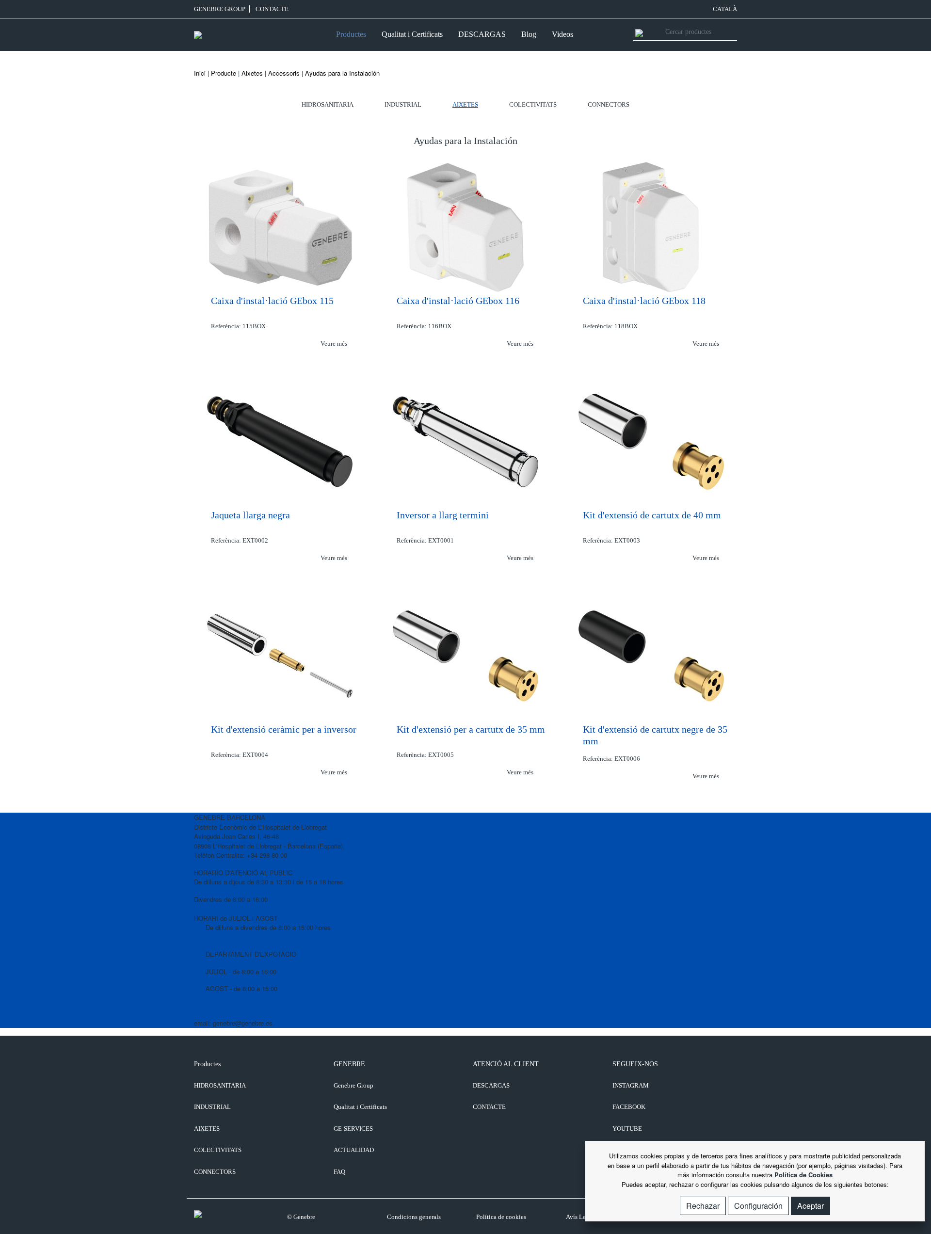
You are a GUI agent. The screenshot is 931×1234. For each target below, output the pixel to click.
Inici (200, 73)
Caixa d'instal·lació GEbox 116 (458, 300)
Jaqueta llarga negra (250, 515)
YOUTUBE (627, 1128)
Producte (223, 73)
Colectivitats (533, 104)
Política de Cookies (803, 1174)
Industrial (403, 104)
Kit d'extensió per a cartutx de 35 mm (471, 729)
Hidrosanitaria (327, 104)
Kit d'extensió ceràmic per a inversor (283, 729)
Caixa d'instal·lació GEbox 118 (644, 300)
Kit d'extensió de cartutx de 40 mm (652, 515)
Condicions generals (414, 1216)
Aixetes (252, 73)
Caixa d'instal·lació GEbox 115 (272, 300)
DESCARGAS (482, 34)
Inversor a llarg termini (443, 515)
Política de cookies (501, 1216)
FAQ (339, 1171)
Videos (562, 34)
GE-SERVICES (353, 1128)
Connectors (608, 104)
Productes (351, 34)
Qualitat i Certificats (412, 34)
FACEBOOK (628, 1106)
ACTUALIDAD (354, 1150)
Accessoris (284, 73)
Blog (528, 34)
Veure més (335, 343)
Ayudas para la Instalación (342, 73)
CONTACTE (272, 9)
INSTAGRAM (630, 1085)
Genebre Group (219, 9)
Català (725, 9)
